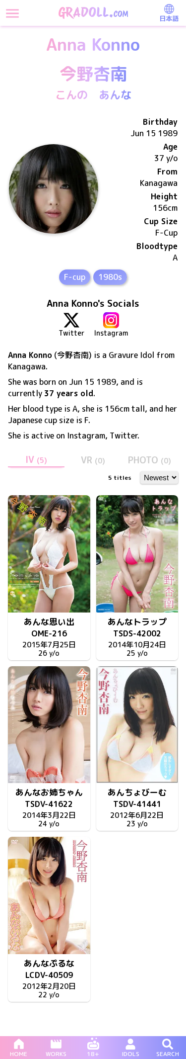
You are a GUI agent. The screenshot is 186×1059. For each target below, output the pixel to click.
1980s (110, 276)
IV (36, 459)
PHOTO (149, 460)
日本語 (169, 18)
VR (93, 460)
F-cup (74, 276)
